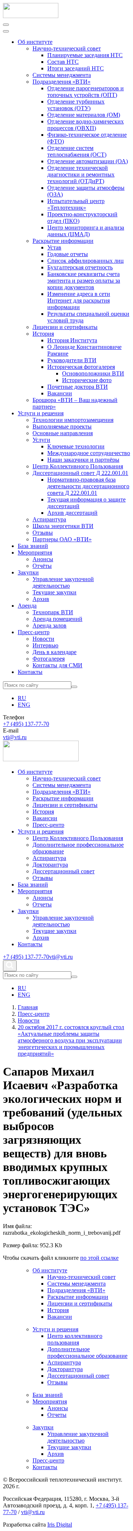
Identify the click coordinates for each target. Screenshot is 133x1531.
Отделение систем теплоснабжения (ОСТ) (76, 151)
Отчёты (42, 566)
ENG (24, 705)
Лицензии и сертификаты (65, 327)
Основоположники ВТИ (93, 373)
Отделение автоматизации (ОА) (87, 161)
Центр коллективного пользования (74, 1339)
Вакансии (59, 393)
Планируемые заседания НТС (85, 55)
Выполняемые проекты (62, 426)
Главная (28, 1007)
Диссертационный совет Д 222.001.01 (80, 473)
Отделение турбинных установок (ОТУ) (76, 104)
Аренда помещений (57, 619)
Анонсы (43, 559)
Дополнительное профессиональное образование (87, 1352)
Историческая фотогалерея (81, 367)
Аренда (27, 605)
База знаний (33, 546)
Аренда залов (49, 625)
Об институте (35, 42)
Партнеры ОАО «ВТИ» (62, 539)
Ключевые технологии (76, 446)
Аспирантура (49, 519)
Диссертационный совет (64, 871)
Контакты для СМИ (57, 665)
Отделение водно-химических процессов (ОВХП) (85, 124)
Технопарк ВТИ (53, 612)
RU (22, 698)
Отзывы (43, 532)
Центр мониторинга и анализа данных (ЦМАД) (85, 230)
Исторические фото (87, 380)
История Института (72, 340)
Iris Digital (59, 1524)
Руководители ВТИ (71, 360)
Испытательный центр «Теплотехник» (76, 204)
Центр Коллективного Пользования (78, 466)
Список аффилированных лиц (85, 261)
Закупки (28, 572)
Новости (43, 639)
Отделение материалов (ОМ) (83, 115)
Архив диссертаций (72, 513)
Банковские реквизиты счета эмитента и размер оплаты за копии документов (83, 280)
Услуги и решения (41, 413)
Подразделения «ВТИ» (62, 81)
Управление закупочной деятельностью (63, 582)
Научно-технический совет (67, 48)
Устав (54, 247)
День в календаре (54, 652)
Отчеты (42, 904)
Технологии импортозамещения (73, 420)
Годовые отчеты (67, 254)
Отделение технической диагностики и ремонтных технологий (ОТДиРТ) (81, 174)
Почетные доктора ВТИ (77, 387)
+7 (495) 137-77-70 (26, 724)
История (43, 334)
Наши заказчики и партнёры (83, 460)
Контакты (30, 672)
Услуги (41, 440)
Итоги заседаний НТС (75, 68)
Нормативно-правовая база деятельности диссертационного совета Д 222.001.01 (88, 486)
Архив (41, 599)
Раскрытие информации (63, 241)
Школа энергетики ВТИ (63, 526)
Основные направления (63, 433)
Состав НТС (63, 62)
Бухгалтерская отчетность (80, 267)
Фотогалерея (49, 659)
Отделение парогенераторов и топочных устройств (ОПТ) (85, 91)
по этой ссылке (99, 1258)
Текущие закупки (54, 592)
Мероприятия (35, 552)
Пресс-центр (34, 632)
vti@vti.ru (15, 737)
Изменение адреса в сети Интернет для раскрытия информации (78, 300)
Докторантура (50, 864)
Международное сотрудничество (88, 453)
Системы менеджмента (62, 75)
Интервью (45, 645)
